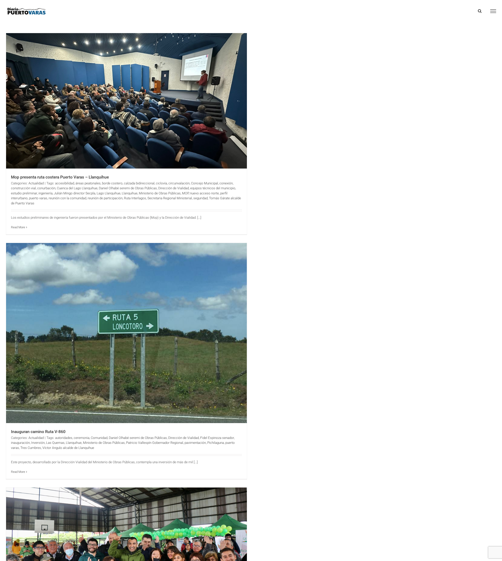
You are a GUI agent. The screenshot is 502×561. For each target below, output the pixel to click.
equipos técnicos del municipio (212, 188)
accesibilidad (64, 183)
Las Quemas (55, 443)
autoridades (63, 438)
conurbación (46, 188)
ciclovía (161, 183)
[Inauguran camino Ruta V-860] (126, 333)
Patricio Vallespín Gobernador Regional (154, 443)
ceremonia (81, 438)
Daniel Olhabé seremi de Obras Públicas (128, 188)
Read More (18, 227)
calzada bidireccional (139, 183)
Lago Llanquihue (108, 193)
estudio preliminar (24, 193)
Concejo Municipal (204, 183)
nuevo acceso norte (204, 193)
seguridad (200, 198)
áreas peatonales (88, 183)
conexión (226, 183)
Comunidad (99, 438)
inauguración (20, 443)
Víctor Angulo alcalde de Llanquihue (68, 448)
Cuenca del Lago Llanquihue (77, 188)
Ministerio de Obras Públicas (160, 193)
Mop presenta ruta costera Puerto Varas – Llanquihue (60, 177)
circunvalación (179, 183)
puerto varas (38, 198)
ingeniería (45, 193)
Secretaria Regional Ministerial (169, 198)
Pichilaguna (215, 443)
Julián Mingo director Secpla (74, 193)
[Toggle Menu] (493, 11)
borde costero (112, 183)
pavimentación (195, 443)
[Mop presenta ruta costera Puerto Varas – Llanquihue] (126, 101)
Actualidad (36, 183)
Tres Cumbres (30, 448)
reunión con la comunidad (67, 198)
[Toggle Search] (480, 11)
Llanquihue (129, 193)
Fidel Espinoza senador (217, 438)
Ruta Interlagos (135, 198)
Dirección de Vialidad (173, 188)
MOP (185, 193)
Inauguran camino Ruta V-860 (38, 431)
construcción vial (23, 188)
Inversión (38, 443)
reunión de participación (105, 198)
